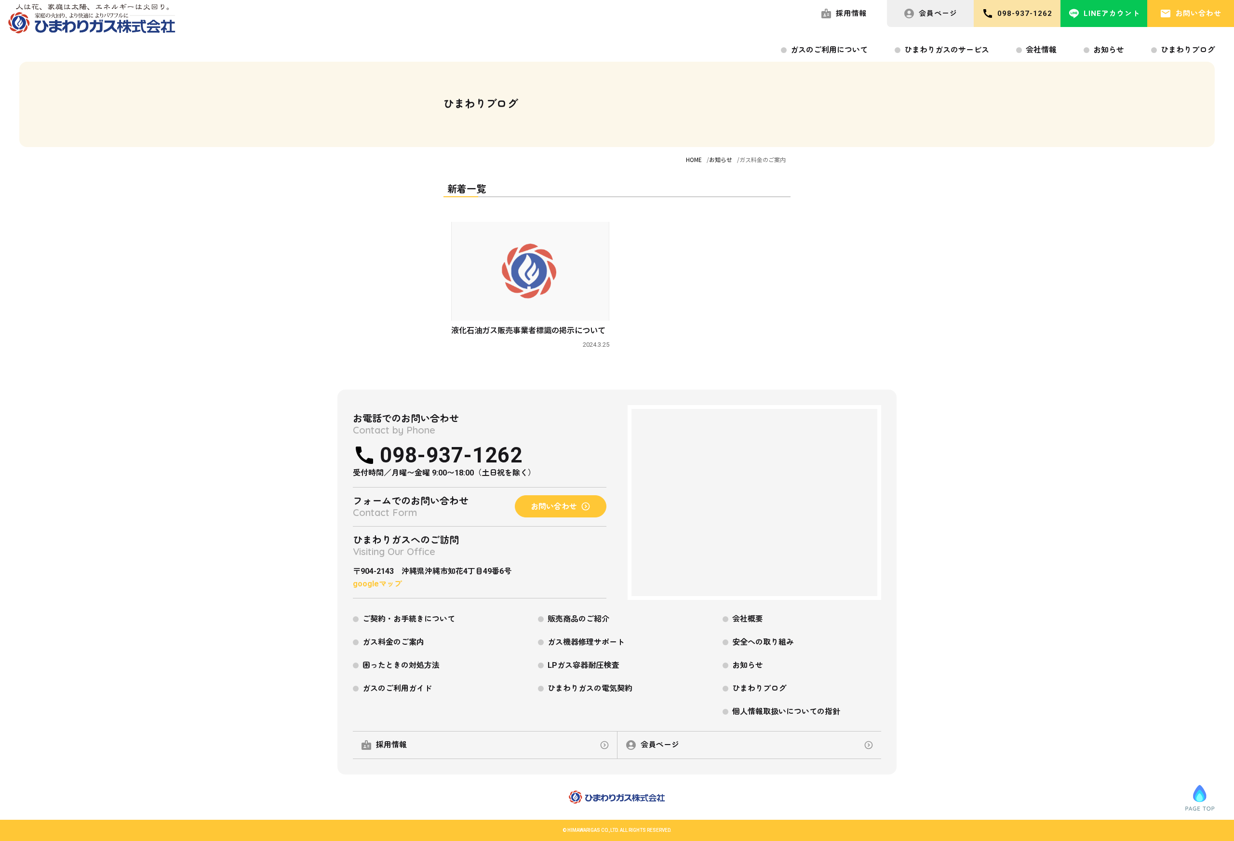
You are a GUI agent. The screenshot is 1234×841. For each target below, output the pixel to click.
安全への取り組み (763, 642)
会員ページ (938, 13)
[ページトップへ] (1200, 797)
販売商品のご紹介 (578, 619)
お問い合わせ (1198, 13)
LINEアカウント (1112, 13)
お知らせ (1108, 49)
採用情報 (851, 13)
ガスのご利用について (829, 49)
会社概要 (747, 619)
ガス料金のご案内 (393, 642)
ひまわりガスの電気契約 (590, 688)
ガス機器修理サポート (586, 642)
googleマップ (377, 583)
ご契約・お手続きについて (408, 619)
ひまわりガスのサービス (946, 49)
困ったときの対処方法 (401, 665)
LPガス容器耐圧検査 (583, 665)
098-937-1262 (1024, 13)
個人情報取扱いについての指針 (786, 711)
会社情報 (1041, 49)
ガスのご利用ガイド (397, 688)
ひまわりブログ (1188, 49)
